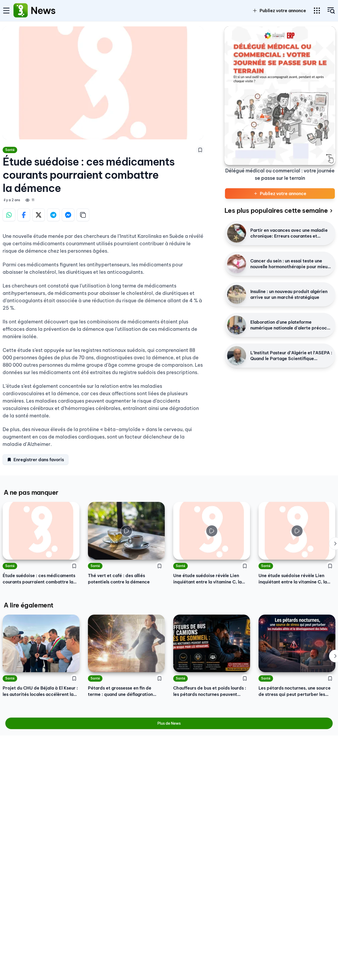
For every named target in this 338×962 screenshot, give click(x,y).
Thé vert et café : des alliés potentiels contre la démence (119, 578)
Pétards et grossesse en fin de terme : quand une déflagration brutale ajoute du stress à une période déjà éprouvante (120, 691)
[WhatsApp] (9, 215)
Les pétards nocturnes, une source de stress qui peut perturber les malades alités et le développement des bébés (296, 691)
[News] (20, 10)
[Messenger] (68, 215)
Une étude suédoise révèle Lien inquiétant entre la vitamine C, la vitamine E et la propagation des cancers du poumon (207, 579)
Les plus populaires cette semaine (276, 210)
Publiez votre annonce (283, 10)
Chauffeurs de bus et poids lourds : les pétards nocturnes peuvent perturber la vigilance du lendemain (210, 691)
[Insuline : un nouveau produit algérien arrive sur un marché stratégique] (236, 294)
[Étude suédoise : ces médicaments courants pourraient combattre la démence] (41, 530)
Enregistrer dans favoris (38, 459)
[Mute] (157, 552)
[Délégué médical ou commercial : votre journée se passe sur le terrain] (279, 95)
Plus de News (169, 723)
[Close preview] (96, 552)
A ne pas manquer (31, 492)
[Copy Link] (83, 215)
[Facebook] (23, 215)
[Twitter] (38, 215)
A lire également (28, 605)
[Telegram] (53, 215)
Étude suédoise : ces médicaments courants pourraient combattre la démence (39, 579)
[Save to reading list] (200, 150)
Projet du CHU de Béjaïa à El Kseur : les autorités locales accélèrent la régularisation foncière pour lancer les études (40, 691)
